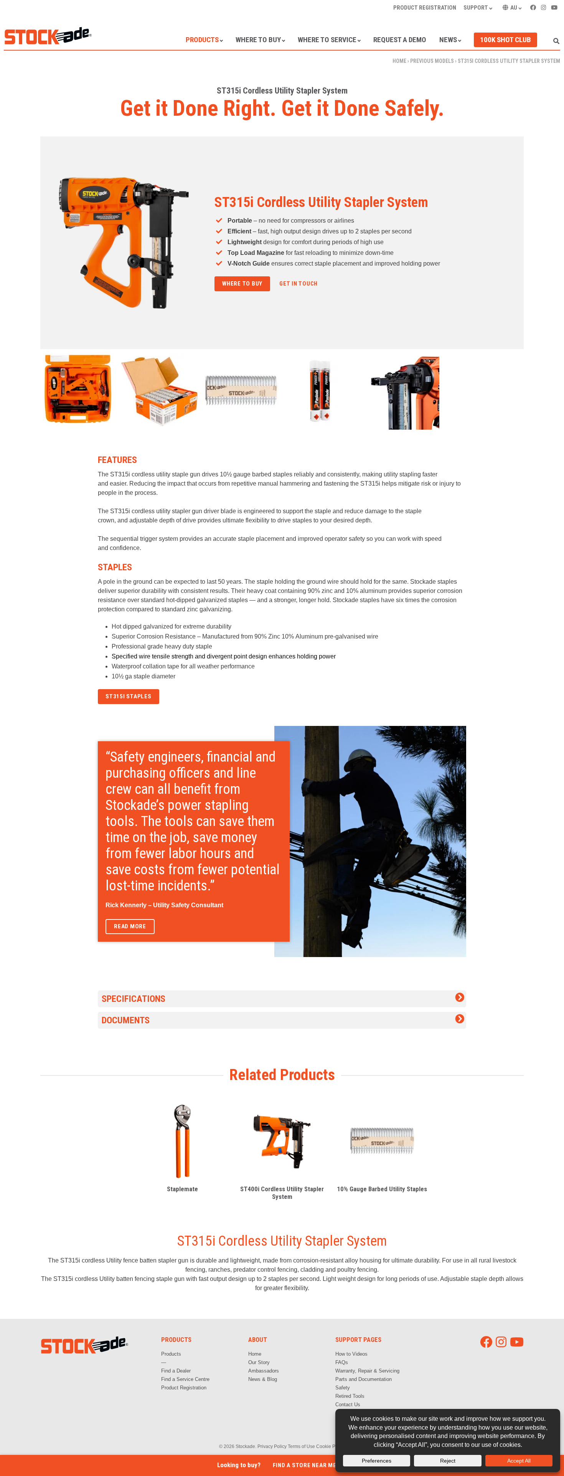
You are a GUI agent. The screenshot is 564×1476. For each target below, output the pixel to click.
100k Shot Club (505, 39)
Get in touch (298, 283)
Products (202, 39)
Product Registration (424, 7)
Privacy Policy (272, 1446)
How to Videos (351, 1354)
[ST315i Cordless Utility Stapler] (79, 391)
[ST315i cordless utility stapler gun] (321, 391)
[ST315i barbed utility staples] (240, 391)
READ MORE (130, 926)
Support (475, 7)
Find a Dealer (176, 1371)
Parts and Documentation (363, 1379)
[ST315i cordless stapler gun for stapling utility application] (402, 391)
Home (399, 61)
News (448, 39)
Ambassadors (263, 1371)
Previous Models (432, 61)
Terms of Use (301, 1446)
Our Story (259, 1362)
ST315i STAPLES (129, 696)
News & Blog (262, 1379)
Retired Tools (349, 1396)
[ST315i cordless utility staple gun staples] (160, 391)
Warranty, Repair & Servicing (367, 1371)
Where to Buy (258, 39)
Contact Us (347, 1404)
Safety (342, 1388)
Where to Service (327, 39)
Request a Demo (399, 39)
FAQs (341, 1362)
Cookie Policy (330, 1446)
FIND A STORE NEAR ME (304, 1465)
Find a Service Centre (185, 1379)
